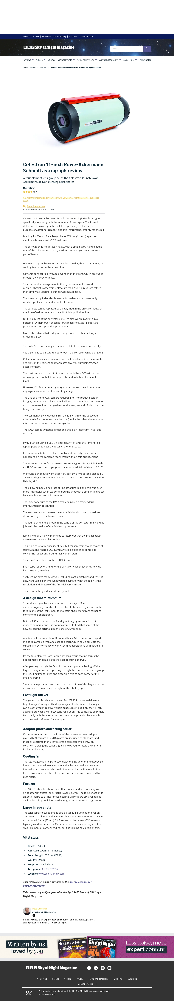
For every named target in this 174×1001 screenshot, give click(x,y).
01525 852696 (50, 869)
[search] (147, 49)
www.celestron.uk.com (51, 873)
